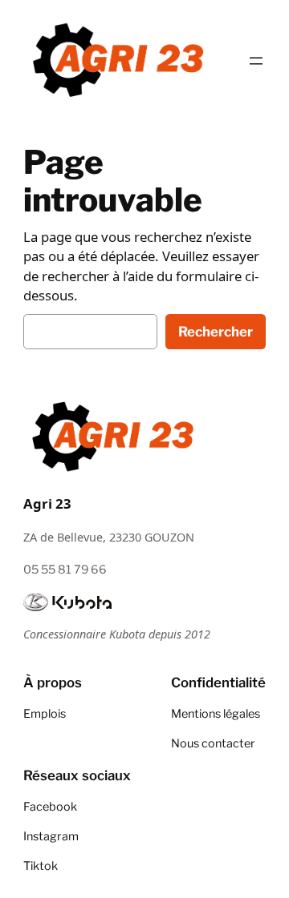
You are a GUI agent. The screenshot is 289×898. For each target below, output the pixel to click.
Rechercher (215, 332)
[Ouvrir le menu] (256, 60)
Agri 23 (47, 503)
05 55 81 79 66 (65, 569)
